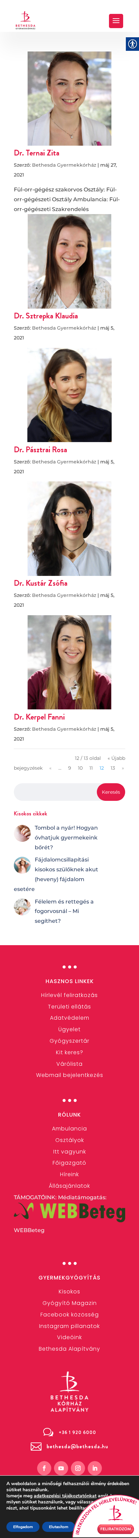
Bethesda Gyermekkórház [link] (64, 165)
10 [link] (80, 768)
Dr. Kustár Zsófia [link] (40, 583)
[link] (25, 20)
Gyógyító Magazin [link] (70, 1303)
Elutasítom (58, 1527)
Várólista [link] (69, 1064)
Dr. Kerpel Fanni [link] (39, 717)
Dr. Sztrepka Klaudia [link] (46, 315)
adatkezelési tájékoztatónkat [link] (65, 1496)
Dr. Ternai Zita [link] (36, 153)
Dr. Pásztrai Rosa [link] (40, 449)
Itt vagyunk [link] (69, 1152)
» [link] (123, 768)
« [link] (50, 768)
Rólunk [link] (69, 1115)
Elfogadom (23, 1527)
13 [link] (113, 768)
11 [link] (91, 768)
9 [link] (69, 768)
